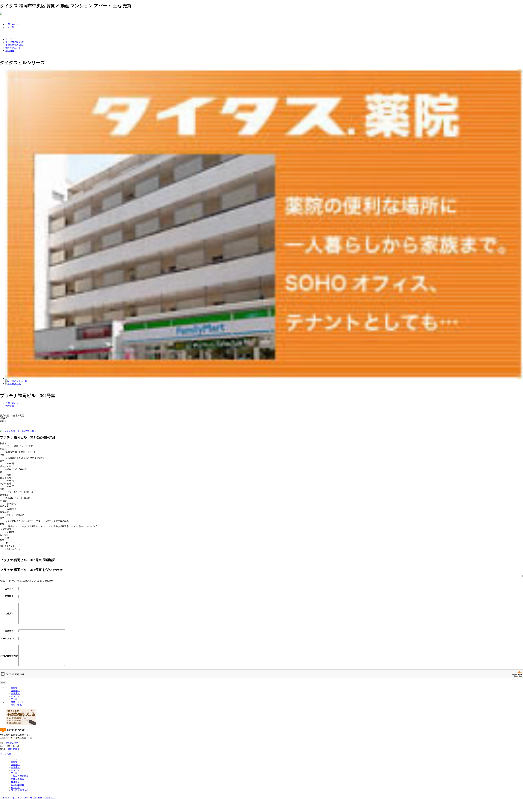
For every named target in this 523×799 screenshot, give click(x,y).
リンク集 (9, 27)
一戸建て (15, 693)
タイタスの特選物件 (15, 42)
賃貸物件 (15, 690)
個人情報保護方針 (19, 790)
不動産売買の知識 (14, 45)
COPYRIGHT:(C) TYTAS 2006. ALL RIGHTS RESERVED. (27, 798)
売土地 (14, 699)
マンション (16, 696)
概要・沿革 (16, 705)
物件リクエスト (13, 48)
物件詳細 (9, 406)
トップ (8, 39)
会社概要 (9, 50)
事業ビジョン (17, 702)
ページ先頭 (5, 754)
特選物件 (15, 688)
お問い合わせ (12, 24)
